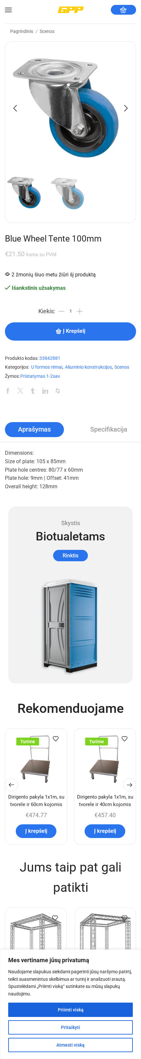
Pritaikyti (70, 1027)
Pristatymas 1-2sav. (40, 376)
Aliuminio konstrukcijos (88, 367)
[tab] (34, 429)
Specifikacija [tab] (108, 429)
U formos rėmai (46, 367)
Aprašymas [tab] (34, 429)
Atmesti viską (70, 1045)
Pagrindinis (21, 31)
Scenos (47, 31)
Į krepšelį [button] (36, 831)
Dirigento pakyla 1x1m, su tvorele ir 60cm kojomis (36, 800)
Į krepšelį (74, 331)
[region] (70, 1004)
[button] (15, 108)
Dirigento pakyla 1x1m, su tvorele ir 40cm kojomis (105, 800)
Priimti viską (71, 1009)
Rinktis (70, 555)
